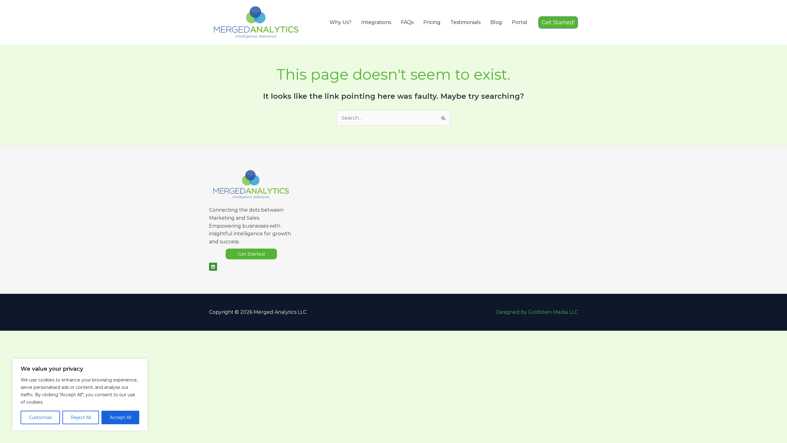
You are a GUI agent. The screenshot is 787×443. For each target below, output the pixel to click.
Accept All (120, 417)
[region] (80, 395)
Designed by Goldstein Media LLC (537, 312)
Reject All (81, 417)
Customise (40, 417)
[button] (558, 22)
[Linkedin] (213, 267)
